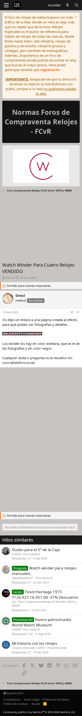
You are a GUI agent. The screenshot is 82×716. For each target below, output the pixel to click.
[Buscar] (76, 5)
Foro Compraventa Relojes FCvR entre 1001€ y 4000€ (44, 604)
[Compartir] (72, 312)
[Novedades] (67, 5)
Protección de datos (55, 699)
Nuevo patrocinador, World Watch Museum (42, 622)
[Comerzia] (41, 167)
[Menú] (6, 5)
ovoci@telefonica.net (18, 362)
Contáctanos (11, 699)
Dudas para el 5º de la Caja (36, 549)
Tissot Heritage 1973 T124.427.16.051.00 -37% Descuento (45, 594)
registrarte (49, 69)
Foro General (31, 554)
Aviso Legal (31, 699)
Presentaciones (57, 648)
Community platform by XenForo (39, 712)
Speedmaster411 (23, 578)
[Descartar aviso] (75, 17)
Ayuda (35, 704)
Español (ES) (14, 693)
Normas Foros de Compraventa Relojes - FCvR (41, 122)
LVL (14, 602)
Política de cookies (15, 704)
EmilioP (16, 554)
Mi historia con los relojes (34, 643)
